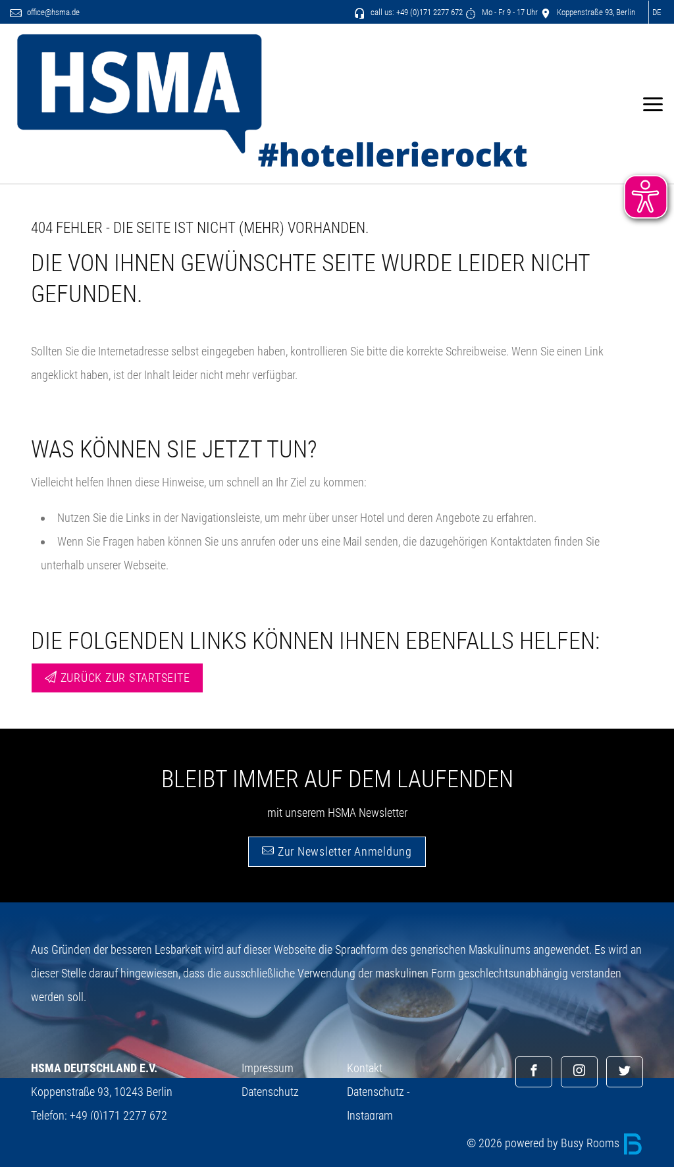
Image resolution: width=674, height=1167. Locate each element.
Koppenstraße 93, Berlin (595, 12)
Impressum (268, 1068)
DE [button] (656, 12)
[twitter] (624, 1071)
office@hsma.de (52, 12)
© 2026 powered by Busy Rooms (544, 1143)
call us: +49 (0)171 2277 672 (416, 12)
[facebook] (533, 1071)
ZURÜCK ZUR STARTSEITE (123, 678)
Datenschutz (270, 1092)
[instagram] (579, 1071)
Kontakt (364, 1068)
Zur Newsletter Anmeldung (343, 851)
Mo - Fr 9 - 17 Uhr (509, 12)
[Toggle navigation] (652, 104)
